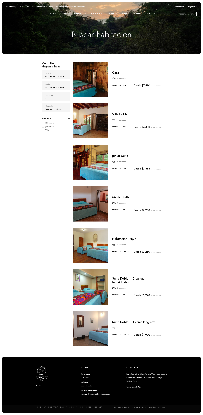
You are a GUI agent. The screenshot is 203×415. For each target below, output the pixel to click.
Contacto (150, 14)
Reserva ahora (119, 85)
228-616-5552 (47, 6)
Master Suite (121, 197)
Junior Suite (120, 155)
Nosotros (65, 14)
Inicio (53, 14)
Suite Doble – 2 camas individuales (128, 280)
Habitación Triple (124, 239)
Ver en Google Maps (134, 387)
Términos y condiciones (78, 407)
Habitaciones (97, 14)
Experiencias (80, 14)
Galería (137, 14)
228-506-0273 (23, 6)
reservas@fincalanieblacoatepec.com (72, 6)
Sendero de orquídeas (118, 14)
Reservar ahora (186, 14)
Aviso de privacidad (54, 407)
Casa (115, 72)
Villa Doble (120, 114)
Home (38, 407)
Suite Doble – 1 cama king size (134, 322)
